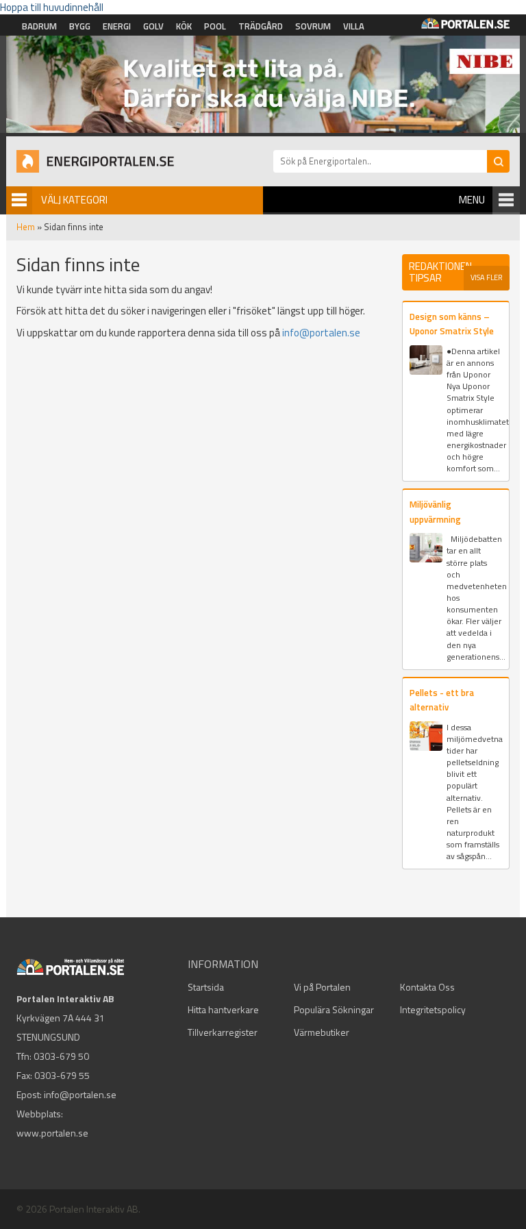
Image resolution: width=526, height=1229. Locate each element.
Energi (117, 26)
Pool (215, 26)
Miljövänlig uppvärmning (435, 511)
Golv (153, 26)
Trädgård (260, 26)
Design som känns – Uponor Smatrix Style (452, 324)
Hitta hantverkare (223, 1009)
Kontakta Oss (427, 987)
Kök (184, 26)
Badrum (39, 26)
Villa (353, 26)
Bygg (79, 26)
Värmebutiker (321, 1032)
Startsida (206, 987)
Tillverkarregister (223, 1032)
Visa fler (487, 277)
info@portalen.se (321, 332)
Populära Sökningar (334, 1009)
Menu (472, 200)
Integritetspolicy (433, 1009)
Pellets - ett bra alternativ (442, 700)
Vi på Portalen (322, 987)
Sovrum (313, 26)
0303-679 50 (61, 1056)
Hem (25, 227)
